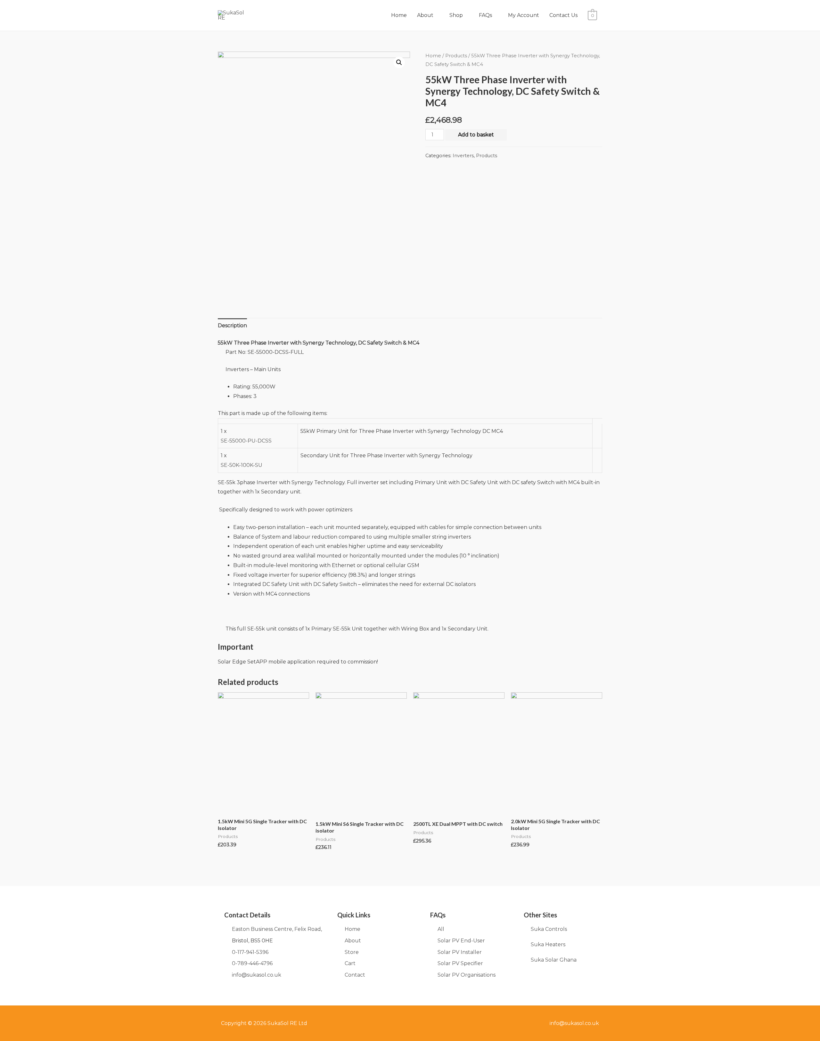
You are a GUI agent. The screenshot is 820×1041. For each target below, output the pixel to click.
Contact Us (563, 15)
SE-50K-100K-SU (241, 465)
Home (399, 15)
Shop (456, 15)
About (425, 15)
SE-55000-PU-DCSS (246, 441)
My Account (523, 15)
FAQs (485, 15)
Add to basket (476, 135)
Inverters (463, 156)
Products (456, 56)
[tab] (232, 325)
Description (232, 325)
